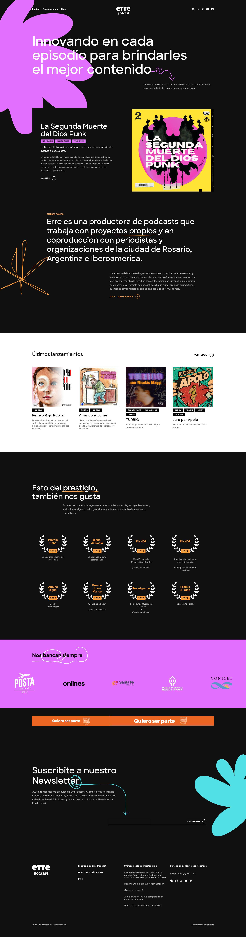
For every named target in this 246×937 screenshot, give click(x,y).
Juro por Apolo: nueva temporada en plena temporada (143, 898)
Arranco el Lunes (93, 415)
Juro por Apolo (185, 419)
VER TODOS (200, 355)
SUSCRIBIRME (193, 821)
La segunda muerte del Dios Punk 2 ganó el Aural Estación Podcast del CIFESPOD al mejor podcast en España (145, 875)
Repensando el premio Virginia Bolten (144, 884)
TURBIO (132, 419)
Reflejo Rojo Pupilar (48, 415)
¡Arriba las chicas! (133, 890)
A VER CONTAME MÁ (121, 297)
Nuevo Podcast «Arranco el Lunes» (142, 905)
